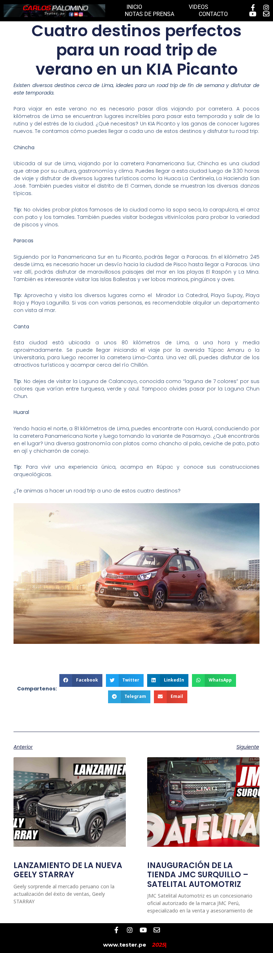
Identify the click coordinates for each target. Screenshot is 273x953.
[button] (80, 680)
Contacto (213, 14)
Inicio (134, 7)
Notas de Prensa (149, 14)
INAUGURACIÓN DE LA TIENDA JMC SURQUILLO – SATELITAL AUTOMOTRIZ (197, 875)
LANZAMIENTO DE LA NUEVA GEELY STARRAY (68, 870)
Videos (198, 7)
